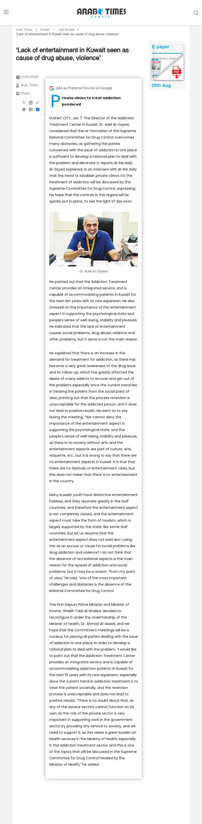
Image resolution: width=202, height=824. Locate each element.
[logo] (101, 13)
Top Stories (67, 29)
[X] (24, 104)
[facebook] (30, 111)
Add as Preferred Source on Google (84, 88)
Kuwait (45, 29)
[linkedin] (30, 104)
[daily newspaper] (167, 69)
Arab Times (24, 29)
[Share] (37, 109)
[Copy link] (37, 104)
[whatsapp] (24, 111)
